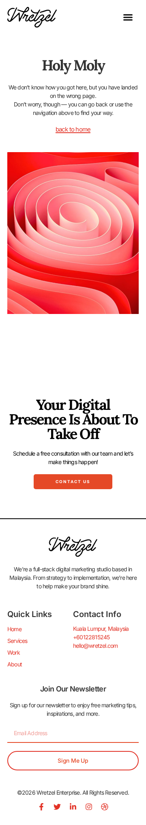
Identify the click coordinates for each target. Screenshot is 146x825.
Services (17, 640)
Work (13, 652)
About (14, 664)
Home (14, 629)
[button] (127, 17)
